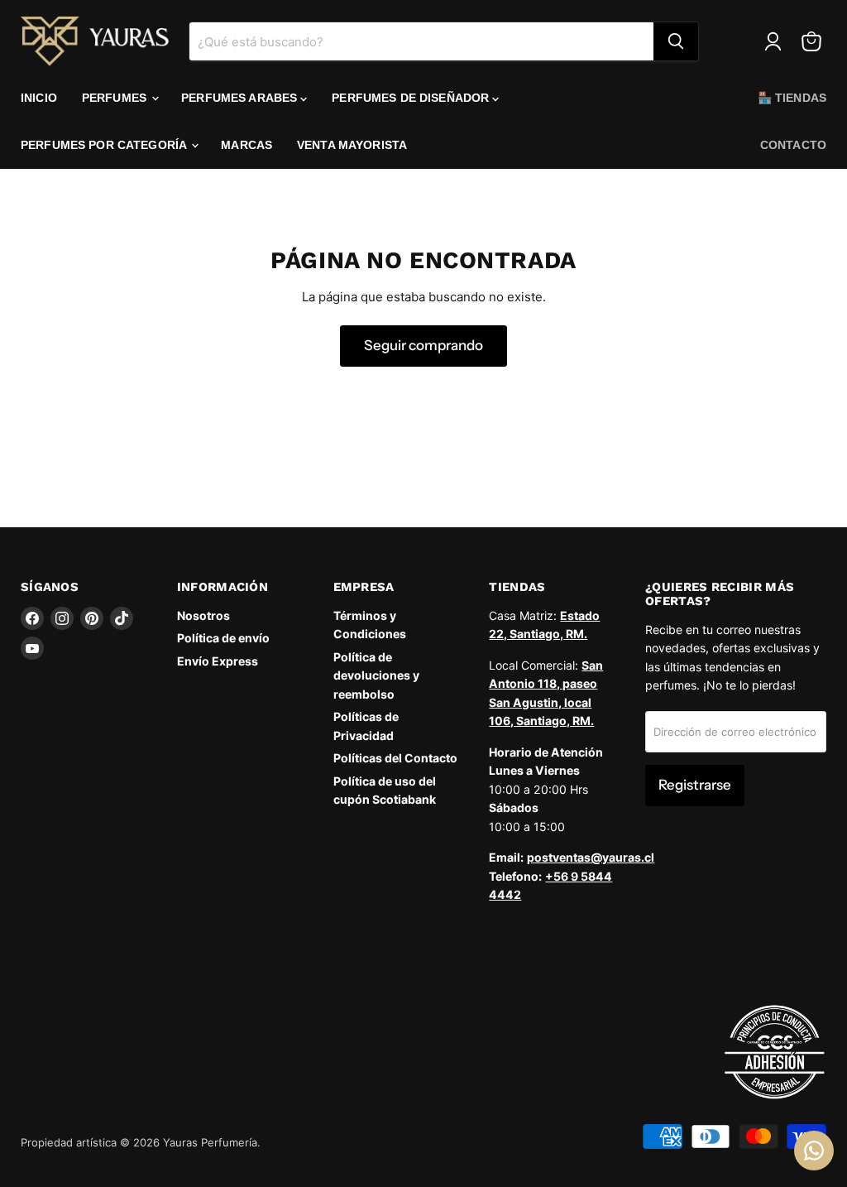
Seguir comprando (423, 345)
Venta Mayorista (352, 144)
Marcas (246, 144)
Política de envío (223, 638)
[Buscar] (675, 41)
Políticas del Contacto (395, 758)
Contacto (793, 144)
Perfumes (116, 97)
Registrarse (694, 784)
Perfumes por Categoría (105, 144)
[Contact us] (814, 1150)
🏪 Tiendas (792, 97)
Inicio (39, 97)
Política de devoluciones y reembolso (376, 675)
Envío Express (217, 661)
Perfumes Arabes (240, 97)
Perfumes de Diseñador (412, 97)
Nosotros (203, 615)
